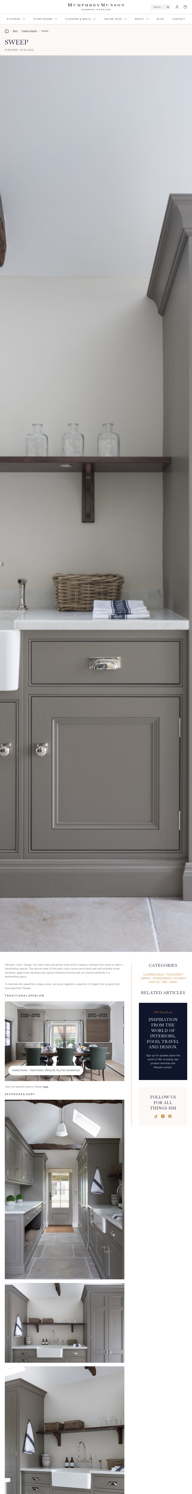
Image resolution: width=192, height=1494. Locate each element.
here (45, 1086)
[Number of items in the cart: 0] (185, 7)
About (139, 19)
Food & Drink (174, 974)
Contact (178, 19)
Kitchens (13, 19)
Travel (173, 981)
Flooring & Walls (78, 19)
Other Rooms (42, 19)
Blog (160, 19)
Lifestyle (154, 981)
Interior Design (29, 31)
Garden (145, 978)
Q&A (164, 981)
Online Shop (113, 19)
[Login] (177, 7)
